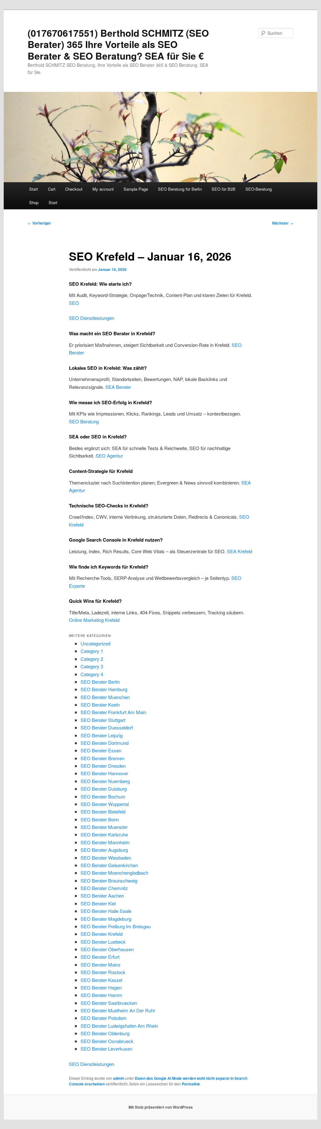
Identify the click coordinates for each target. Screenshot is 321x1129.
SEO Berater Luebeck (103, 941)
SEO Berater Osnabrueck (107, 1041)
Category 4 (92, 674)
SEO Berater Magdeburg (106, 918)
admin (118, 1078)
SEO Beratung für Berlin (180, 189)
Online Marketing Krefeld (94, 620)
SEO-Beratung (258, 189)
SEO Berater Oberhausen (107, 949)
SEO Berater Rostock (103, 972)
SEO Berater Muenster (104, 827)
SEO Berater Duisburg (104, 788)
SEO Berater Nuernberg (105, 781)
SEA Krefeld (239, 551)
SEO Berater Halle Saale (106, 911)
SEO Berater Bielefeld (103, 811)
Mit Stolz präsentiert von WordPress (161, 1107)
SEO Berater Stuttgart (103, 720)
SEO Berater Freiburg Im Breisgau (116, 926)
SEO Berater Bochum (103, 796)
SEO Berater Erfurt (100, 956)
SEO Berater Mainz (101, 964)
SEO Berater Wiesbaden (106, 857)
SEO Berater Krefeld (102, 933)
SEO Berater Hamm (101, 995)
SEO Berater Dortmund (105, 742)
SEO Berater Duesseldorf (107, 727)
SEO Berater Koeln (100, 704)
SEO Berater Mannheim (105, 842)
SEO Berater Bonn (100, 819)
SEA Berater (118, 387)
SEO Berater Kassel (101, 980)
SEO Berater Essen (101, 750)
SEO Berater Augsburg (104, 849)
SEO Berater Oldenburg (105, 1033)
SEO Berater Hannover (104, 773)
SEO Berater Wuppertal (105, 804)
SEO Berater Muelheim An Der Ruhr (118, 1010)
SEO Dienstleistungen (91, 318)
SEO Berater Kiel (98, 903)
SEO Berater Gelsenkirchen (109, 865)
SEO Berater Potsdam (104, 1018)
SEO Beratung (84, 421)
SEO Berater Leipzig (102, 735)
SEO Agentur (109, 455)
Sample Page (136, 189)
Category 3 (92, 666)
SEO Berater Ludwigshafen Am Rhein (119, 1025)
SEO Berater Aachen (102, 895)
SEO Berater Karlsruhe (104, 834)
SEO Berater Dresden (103, 765)
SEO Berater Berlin (100, 681)
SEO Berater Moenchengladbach (114, 872)
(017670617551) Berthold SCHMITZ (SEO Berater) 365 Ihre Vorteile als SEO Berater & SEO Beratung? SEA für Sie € (118, 44)
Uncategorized (95, 643)
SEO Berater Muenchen (105, 697)
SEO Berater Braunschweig (109, 880)
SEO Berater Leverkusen (106, 1048)
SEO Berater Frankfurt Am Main (113, 712)
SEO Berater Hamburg (104, 689)
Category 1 (92, 651)
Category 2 (92, 658)
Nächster (282, 223)
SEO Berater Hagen (101, 987)
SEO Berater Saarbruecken (109, 1002)
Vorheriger (39, 223)
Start (33, 189)
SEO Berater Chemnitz (104, 888)
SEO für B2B (223, 189)
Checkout (73, 189)
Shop (34, 202)
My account (103, 189)
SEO (74, 302)
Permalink (191, 1084)
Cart (51, 189)
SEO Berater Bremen (102, 758)
